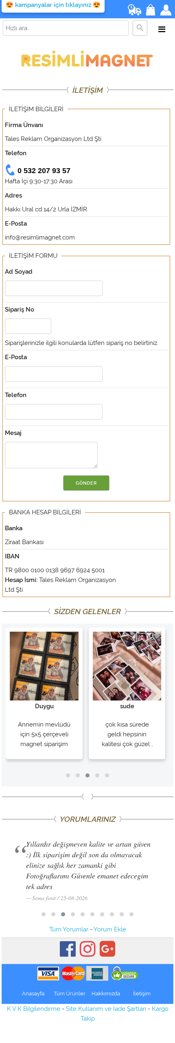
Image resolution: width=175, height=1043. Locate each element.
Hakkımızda (106, 993)
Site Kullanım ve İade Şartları (106, 1008)
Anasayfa (33, 993)
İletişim (142, 993)
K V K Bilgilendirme (33, 1008)
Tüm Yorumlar (68, 929)
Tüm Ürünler (69, 993)
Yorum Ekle (110, 929)
